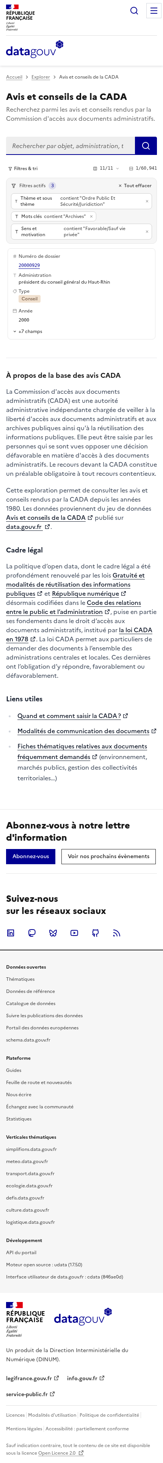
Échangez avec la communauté (40, 1106)
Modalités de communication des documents (83, 730)
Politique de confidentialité (109, 1415)
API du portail (21, 1252)
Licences (15, 1415)
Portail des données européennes (42, 1027)
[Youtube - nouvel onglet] (74, 933)
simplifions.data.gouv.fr (31, 1149)
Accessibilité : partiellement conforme (87, 1428)
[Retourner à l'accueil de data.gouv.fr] (34, 49)
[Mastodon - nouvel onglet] (31, 933)
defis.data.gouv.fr (25, 1198)
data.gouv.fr (24, 526)
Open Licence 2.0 (57, 1453)
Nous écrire (18, 1094)
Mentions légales (24, 1428)
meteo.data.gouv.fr (27, 1161)
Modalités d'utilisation (52, 1415)
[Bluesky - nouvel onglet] (53, 933)
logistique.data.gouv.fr (30, 1222)
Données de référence (30, 991)
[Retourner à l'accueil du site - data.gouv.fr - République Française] (82, 1319)
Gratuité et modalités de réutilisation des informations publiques (75, 584)
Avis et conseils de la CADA (46, 517)
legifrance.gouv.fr (29, 1379)
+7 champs (30, 331)
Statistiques (18, 1119)
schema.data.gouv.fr (28, 1040)
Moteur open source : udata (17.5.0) (44, 1264)
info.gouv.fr (82, 1379)
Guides (13, 1070)
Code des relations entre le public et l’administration (73, 607)
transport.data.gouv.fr (30, 1173)
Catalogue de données (30, 1003)
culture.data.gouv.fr (27, 1210)
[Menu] (153, 10)
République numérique (85, 593)
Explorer (40, 77)
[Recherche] (134, 10)
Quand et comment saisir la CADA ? (69, 715)
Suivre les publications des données (44, 1015)
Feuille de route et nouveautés (39, 1082)
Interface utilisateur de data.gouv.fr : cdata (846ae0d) (64, 1277)
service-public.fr (27, 1394)
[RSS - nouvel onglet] (116, 933)
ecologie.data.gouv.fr (29, 1185)
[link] (30, 856)
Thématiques (20, 979)
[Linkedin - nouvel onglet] (10, 933)
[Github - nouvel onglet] (95, 933)
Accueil (14, 77)
